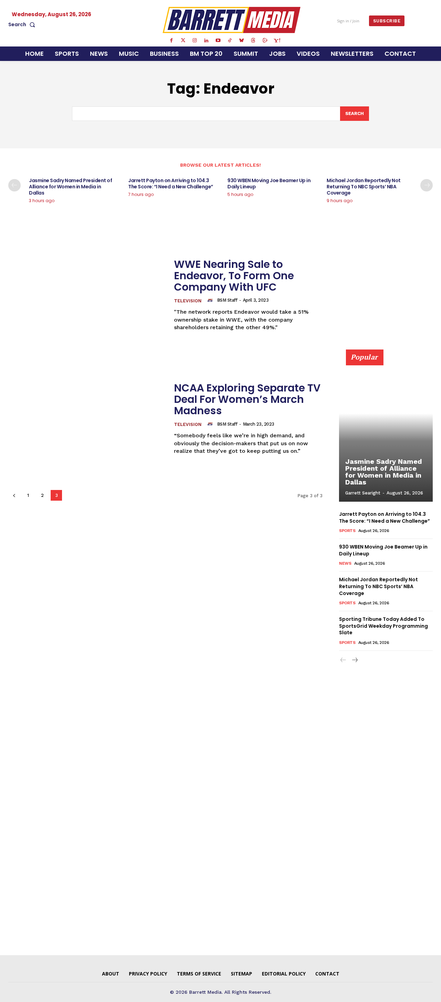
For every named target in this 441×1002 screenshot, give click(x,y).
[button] (23, 24)
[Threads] (253, 40)
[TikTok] (230, 40)
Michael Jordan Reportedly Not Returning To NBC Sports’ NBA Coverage (364, 186)
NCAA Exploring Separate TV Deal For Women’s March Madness (247, 399)
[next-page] (426, 185)
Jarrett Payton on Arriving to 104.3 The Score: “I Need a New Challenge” (170, 183)
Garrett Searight (362, 492)
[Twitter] (183, 40)
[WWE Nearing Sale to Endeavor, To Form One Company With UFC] (86, 295)
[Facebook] (171, 40)
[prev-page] (14, 185)
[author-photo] (211, 300)
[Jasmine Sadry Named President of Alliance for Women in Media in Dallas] (386, 429)
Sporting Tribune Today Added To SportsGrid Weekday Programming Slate (383, 626)
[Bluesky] (241, 40)
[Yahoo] (276, 40)
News (345, 563)
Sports (347, 530)
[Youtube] (218, 40)
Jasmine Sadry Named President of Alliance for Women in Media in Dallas (70, 186)
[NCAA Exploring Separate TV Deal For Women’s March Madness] (86, 418)
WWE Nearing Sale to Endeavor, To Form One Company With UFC (234, 275)
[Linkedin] (206, 40)
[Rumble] (265, 40)
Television (188, 300)
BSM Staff (227, 300)
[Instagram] (194, 40)
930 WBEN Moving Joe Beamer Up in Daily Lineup (268, 183)
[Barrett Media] (231, 20)
